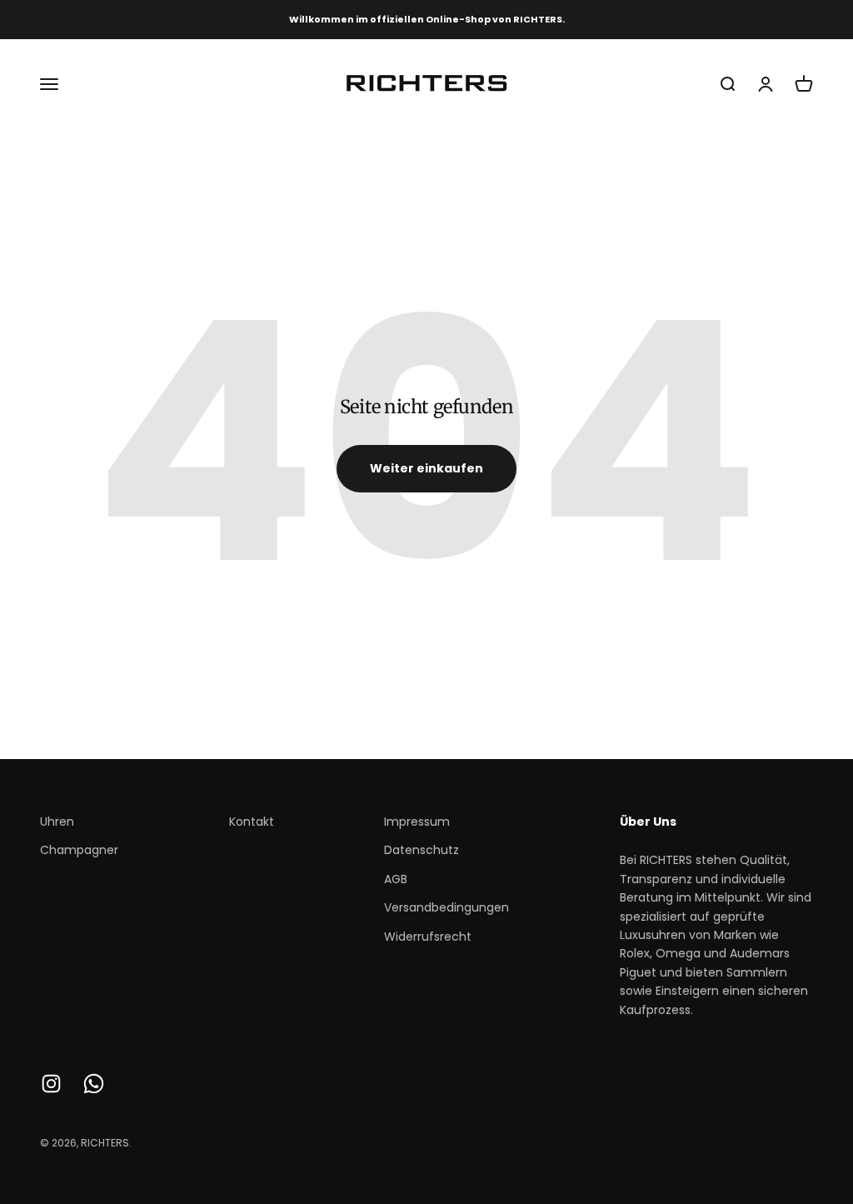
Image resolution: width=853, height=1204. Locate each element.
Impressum (417, 821)
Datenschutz (421, 850)
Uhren (57, 821)
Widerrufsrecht (427, 936)
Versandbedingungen (446, 907)
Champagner (79, 850)
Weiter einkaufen (426, 468)
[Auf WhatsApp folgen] (93, 1083)
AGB (395, 879)
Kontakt (251, 821)
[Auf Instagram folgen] (51, 1083)
